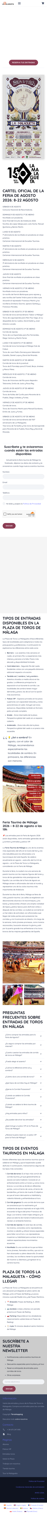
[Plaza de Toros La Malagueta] (8, 3)
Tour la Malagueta (10, 1473)
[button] (19, 3)
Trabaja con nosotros (11, 1464)
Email (5, 482)
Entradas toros (9, 1454)
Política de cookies (37, 1498)
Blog (9, 1434)
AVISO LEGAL (39, 1493)
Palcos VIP (7, 1449)
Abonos (6, 1444)
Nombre (6, 472)
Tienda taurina (9, 1468)
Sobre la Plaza (8, 1459)
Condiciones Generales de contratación (30, 1487)
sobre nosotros (21, 1419)
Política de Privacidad (32, 504)
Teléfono (6, 493)
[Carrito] (42, 3)
